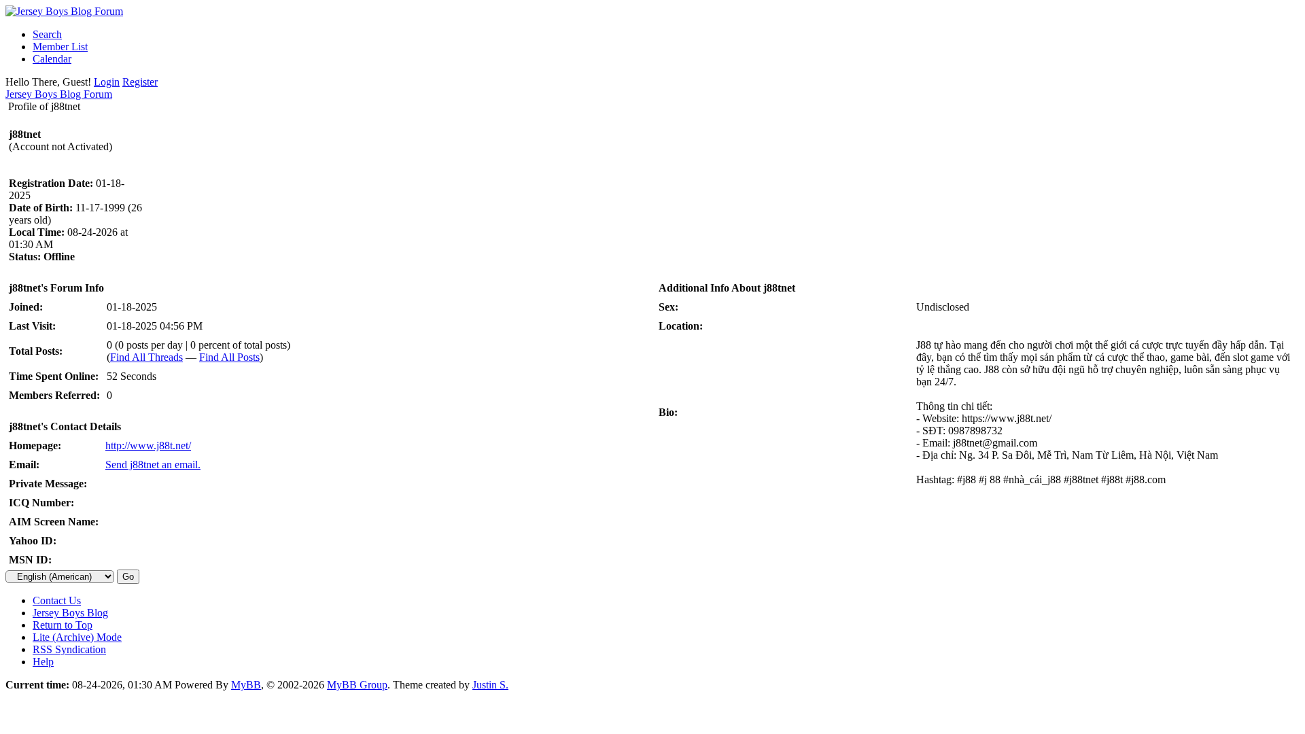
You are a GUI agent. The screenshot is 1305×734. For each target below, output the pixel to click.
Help (43, 661)
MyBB (246, 685)
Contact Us (57, 600)
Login (107, 82)
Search (47, 34)
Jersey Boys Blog (70, 612)
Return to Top (62, 625)
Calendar (52, 59)
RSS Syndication (69, 649)
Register (140, 82)
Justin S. (490, 685)
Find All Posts (229, 357)
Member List (60, 46)
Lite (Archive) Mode (77, 637)
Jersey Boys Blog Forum (58, 94)
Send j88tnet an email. (153, 464)
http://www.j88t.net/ (148, 445)
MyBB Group (357, 685)
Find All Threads (146, 357)
